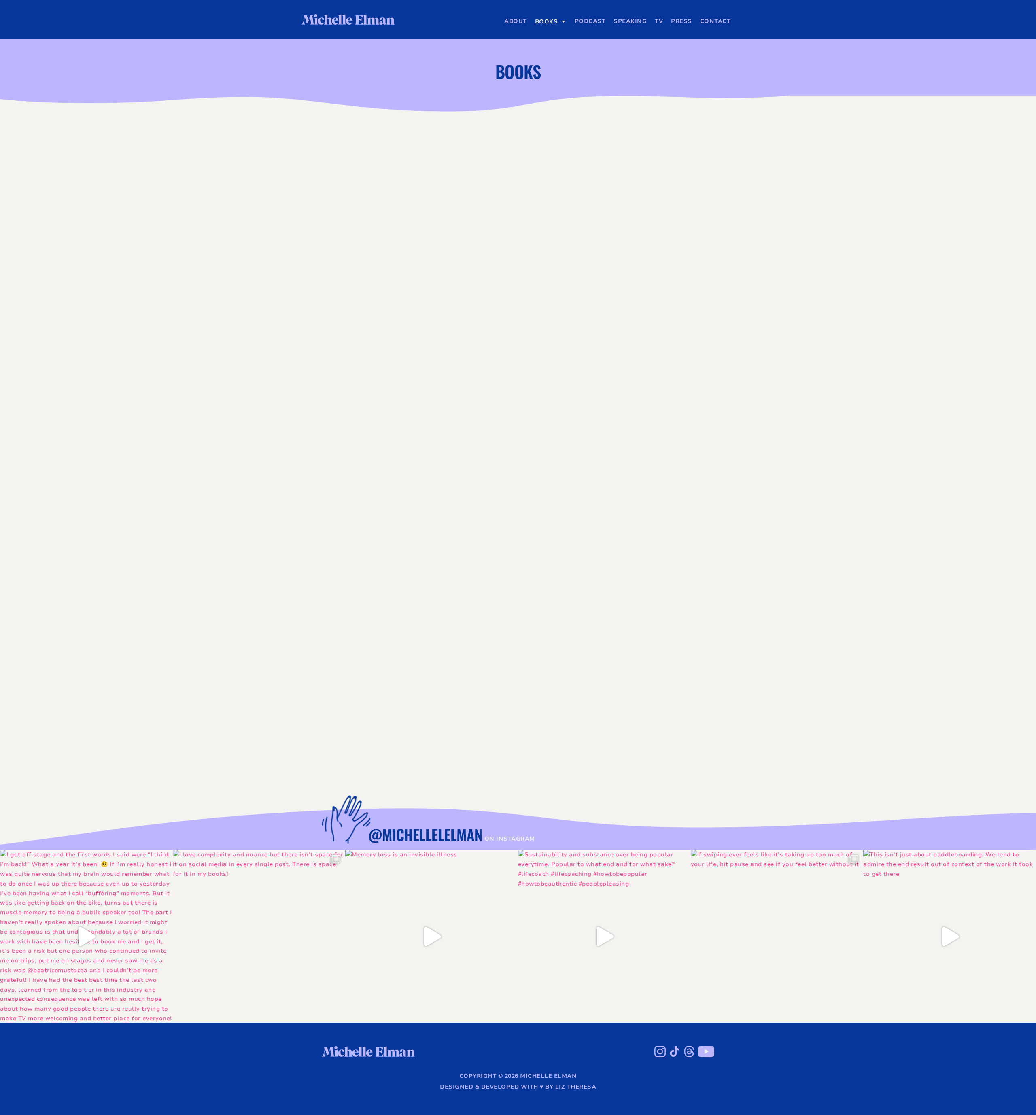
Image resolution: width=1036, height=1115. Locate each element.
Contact (715, 21)
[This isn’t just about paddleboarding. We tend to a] (949, 936)
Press (681, 21)
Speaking (630, 21)
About (515, 21)
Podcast (590, 21)
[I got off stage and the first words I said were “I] (86, 936)
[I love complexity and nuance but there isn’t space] (259, 936)
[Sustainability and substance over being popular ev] (604, 936)
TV (659, 21)
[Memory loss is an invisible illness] (431, 936)
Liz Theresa (576, 1087)
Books (546, 22)
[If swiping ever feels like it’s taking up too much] (777, 936)
